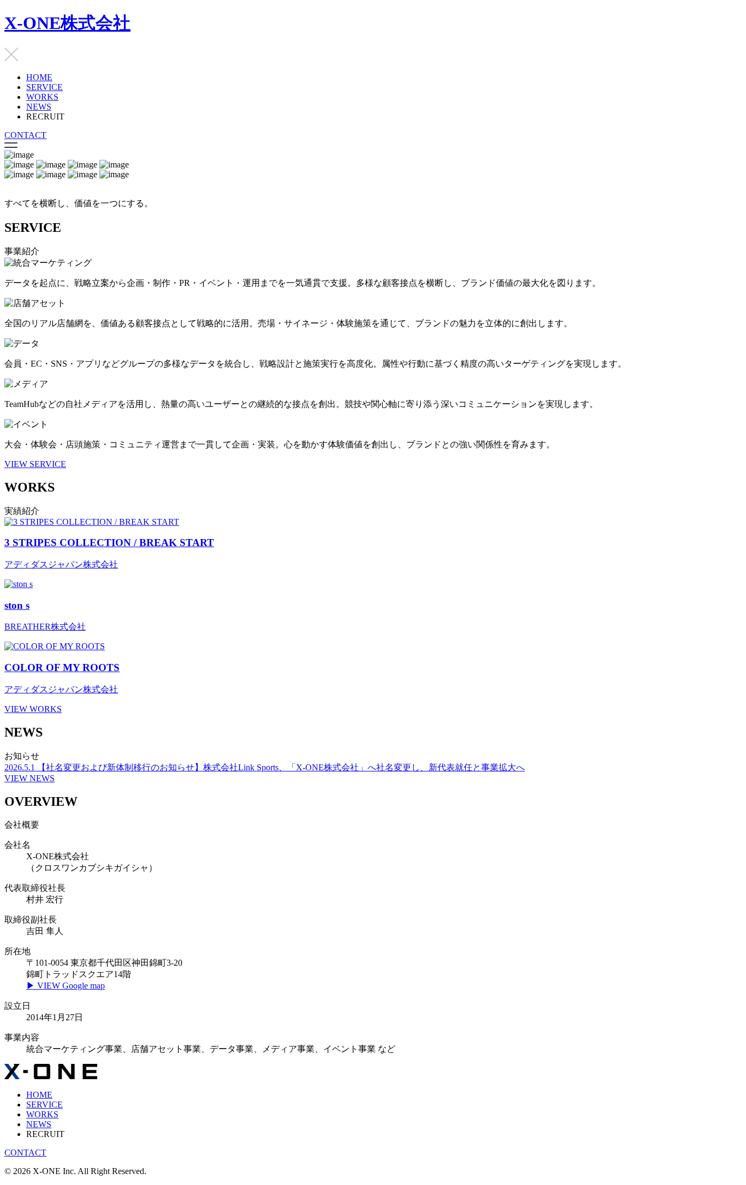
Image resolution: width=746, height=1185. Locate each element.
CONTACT (25, 135)
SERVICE (44, 87)
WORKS (42, 96)
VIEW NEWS (29, 778)
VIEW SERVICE (35, 464)
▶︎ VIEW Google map (65, 985)
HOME (39, 77)
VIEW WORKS (33, 709)
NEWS (38, 106)
